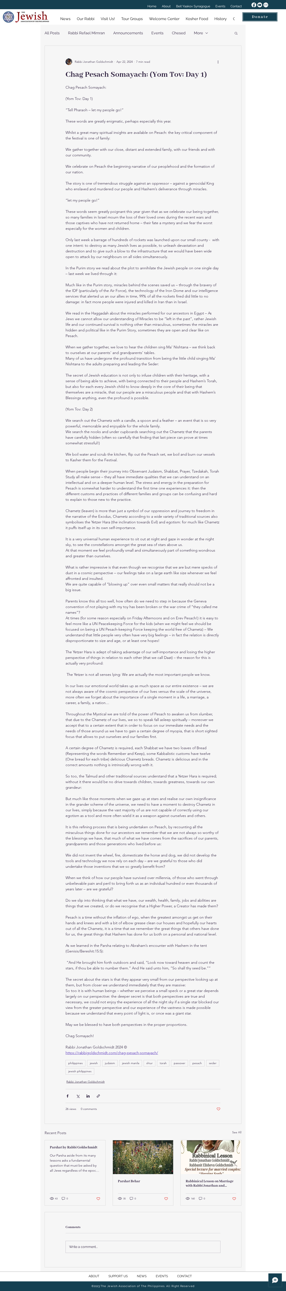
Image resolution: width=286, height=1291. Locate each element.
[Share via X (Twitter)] (78, 1096)
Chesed (179, 33)
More (198, 33)
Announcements (128, 33)
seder (212, 1063)
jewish (94, 1063)
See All (236, 1132)
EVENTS (162, 1276)
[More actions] (217, 61)
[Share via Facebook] (68, 1096)
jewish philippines (79, 1071)
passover (179, 1063)
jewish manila (130, 1063)
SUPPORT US (122, 1276)
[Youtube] (259, 5)
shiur (149, 1063)
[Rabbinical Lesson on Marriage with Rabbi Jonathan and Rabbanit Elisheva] (211, 1157)
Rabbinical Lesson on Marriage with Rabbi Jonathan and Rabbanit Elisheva (209, 1183)
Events (157, 33)
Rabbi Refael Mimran (86, 33)
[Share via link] (98, 1096)
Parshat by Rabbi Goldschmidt (73, 1147)
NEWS (142, 1276)
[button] (236, 33)
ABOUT (98, 1276)
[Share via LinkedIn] (88, 1096)
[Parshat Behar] (143, 1157)
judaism (110, 1063)
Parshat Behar (129, 1181)
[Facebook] (253, 5)
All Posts (52, 33)
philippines (75, 1063)
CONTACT (184, 1276)
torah (163, 1063)
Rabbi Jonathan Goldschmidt (85, 1082)
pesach (197, 1063)
